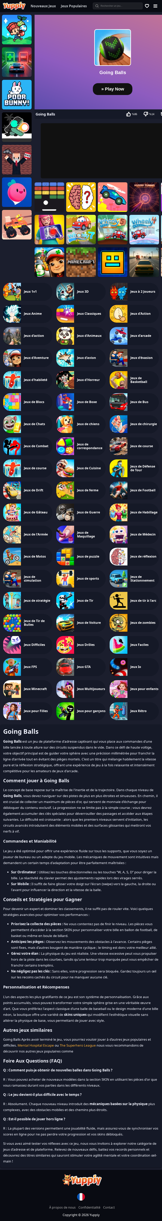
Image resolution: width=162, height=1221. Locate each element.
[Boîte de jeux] (147, 6)
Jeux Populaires (74, 6)
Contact (109, 1207)
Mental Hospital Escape (36, 1045)
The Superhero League (78, 1045)
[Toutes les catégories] (155, 6)
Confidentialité (89, 1207)
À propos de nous (62, 1207)
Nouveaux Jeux (43, 6)
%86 (134, 114)
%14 (151, 114)
